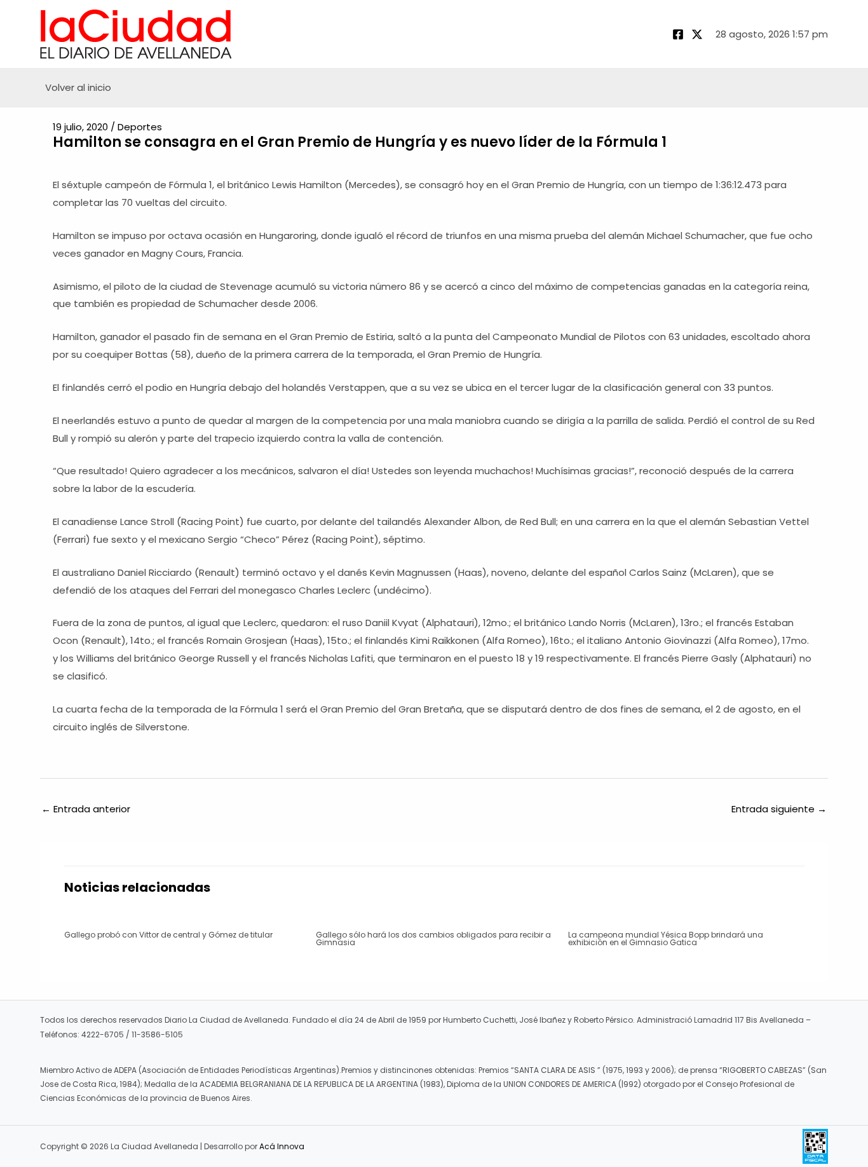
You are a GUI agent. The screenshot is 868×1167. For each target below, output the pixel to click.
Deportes (140, 126)
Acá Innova (281, 1146)
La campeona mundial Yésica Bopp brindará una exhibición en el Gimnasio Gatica (665, 938)
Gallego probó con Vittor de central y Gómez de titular (168, 934)
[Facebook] (678, 34)
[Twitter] (697, 34)
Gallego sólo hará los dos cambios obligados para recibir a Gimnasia (433, 938)
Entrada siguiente (779, 809)
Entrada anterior (85, 809)
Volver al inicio (78, 87)
